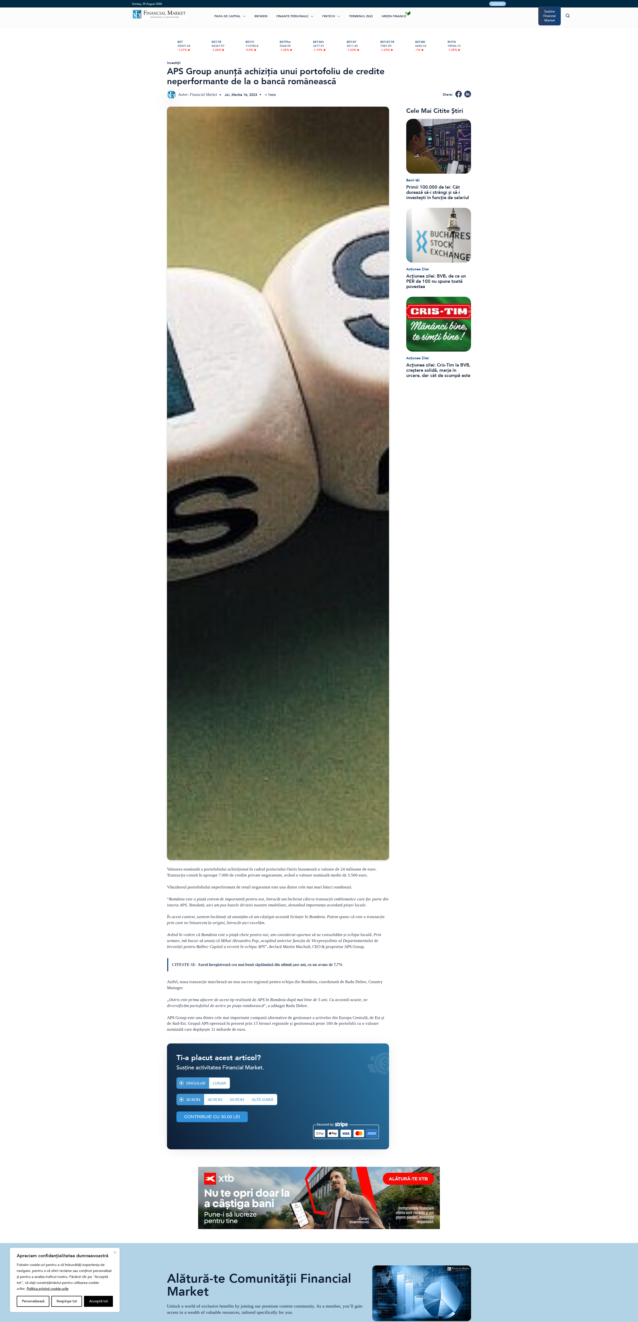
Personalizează (33, 1301)
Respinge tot (67, 1301)
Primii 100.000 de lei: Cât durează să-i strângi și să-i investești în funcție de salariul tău (437, 192)
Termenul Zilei (361, 16)
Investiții (174, 63)
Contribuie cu (212, 1116)
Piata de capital (227, 16)
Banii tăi (413, 180)
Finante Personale (292, 16)
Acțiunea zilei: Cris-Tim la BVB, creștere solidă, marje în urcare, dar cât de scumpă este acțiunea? (438, 370)
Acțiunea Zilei (417, 269)
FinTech (328, 16)
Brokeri (260, 16)
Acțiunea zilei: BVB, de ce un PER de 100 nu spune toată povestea (436, 281)
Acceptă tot (98, 1301)
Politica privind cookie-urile (48, 1288)
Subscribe (497, 3)
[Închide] (115, 1252)
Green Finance (394, 16)
